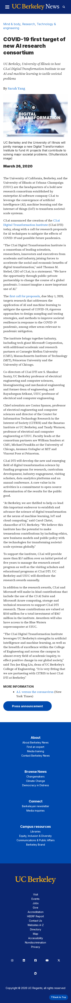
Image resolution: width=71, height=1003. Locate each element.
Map (35, 933)
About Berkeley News (35, 742)
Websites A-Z (35, 925)
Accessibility (35, 938)
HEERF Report (35, 916)
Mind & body (11, 24)
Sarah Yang (16, 88)
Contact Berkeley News (35, 755)
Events (35, 898)
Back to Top (59, 997)
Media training (35, 751)
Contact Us (35, 920)
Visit (35, 894)
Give (35, 907)
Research (28, 24)
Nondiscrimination (35, 942)
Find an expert (35, 746)
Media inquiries (35, 810)
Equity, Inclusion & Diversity (35, 835)
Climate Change (35, 780)
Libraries (35, 831)
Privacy (35, 946)
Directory (35, 929)
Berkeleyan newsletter (35, 806)
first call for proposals (24, 296)
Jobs (36, 903)
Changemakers (35, 776)
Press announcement (27, 706)
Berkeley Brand (35, 844)
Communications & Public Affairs (36, 840)
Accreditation (36, 911)
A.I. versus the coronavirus (35, 692)
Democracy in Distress (35, 785)
